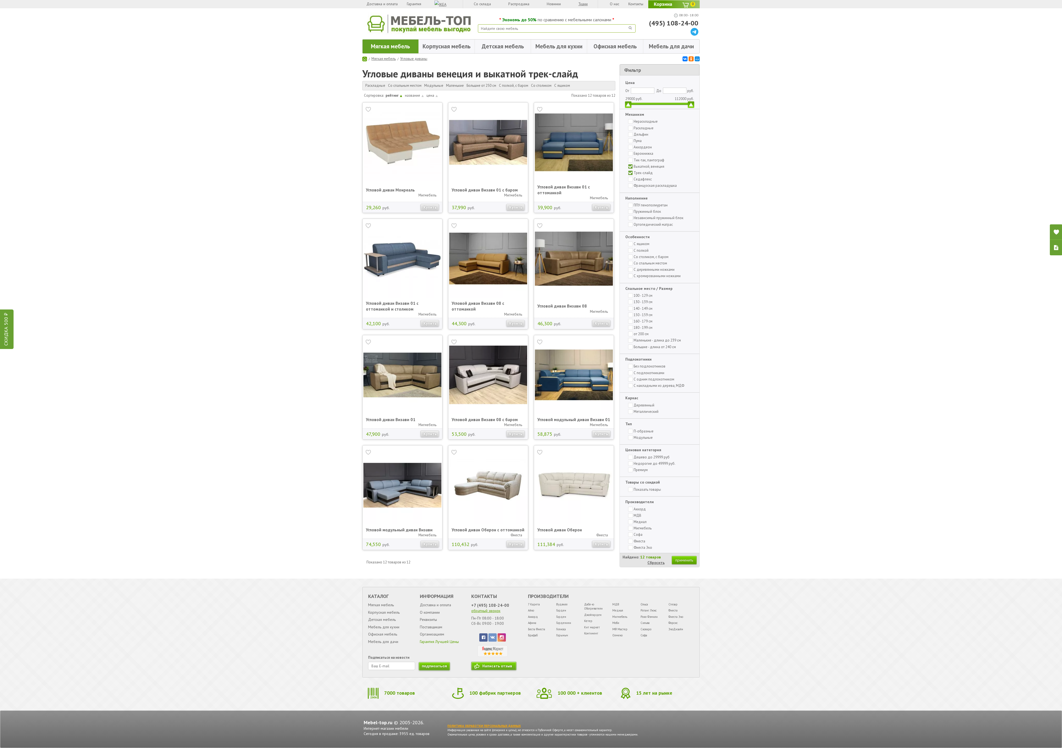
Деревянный (644, 405)
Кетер (588, 621)
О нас (614, 3)
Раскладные (375, 85)
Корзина (674, 4)
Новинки (554, 3)
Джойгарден (593, 615)
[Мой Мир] (697, 58)
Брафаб (533, 635)
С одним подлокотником (654, 379)
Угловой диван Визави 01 (390, 419)
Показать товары (647, 489)
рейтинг (392, 95)
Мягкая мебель (390, 46)
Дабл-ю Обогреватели (593, 606)
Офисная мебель (615, 46)
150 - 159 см (643, 315)
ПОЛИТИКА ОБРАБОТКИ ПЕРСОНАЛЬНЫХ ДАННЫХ (484, 726)
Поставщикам (431, 626)
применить (684, 560)
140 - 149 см (643, 308)
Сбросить (656, 562)
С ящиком (562, 85)
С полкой (641, 250)
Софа (638, 534)
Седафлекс (643, 179)
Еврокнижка (643, 153)
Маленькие (455, 85)
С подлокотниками (649, 373)
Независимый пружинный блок (658, 218)
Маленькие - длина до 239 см (657, 340)
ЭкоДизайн (675, 629)
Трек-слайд (643, 172)
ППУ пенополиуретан (651, 205)
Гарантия (414, 3)
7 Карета (534, 604)
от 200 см (641, 334)
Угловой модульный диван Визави (399, 529)
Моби (615, 623)
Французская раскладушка (655, 185)
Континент (591, 633)
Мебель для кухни (558, 46)
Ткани (583, 3)
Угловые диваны (413, 58)
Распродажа (518, 3)
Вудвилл (562, 604)
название (412, 95)
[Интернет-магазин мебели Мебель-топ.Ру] (419, 23)
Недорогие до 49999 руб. (654, 463)
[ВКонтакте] (685, 58)
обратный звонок (485, 610)
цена (430, 95)
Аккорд (640, 509)
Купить (429, 207)
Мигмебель (643, 528)
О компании (430, 612)
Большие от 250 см (481, 85)
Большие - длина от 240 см (655, 347)
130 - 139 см (643, 302)
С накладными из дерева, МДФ (659, 385)
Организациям (432, 634)
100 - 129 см (643, 295)
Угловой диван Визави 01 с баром (485, 190)
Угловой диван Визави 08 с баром (485, 419)
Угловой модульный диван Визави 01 (573, 419)
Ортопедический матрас (653, 224)
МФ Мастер (620, 629)
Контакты (635, 3)
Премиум (641, 470)
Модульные (433, 85)
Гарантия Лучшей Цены (439, 641)
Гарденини (563, 623)
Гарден (561, 610)
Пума (638, 140)
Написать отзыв (497, 665)
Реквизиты (428, 619)
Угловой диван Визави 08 (562, 306)
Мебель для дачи (671, 46)
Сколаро (646, 629)
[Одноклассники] (691, 58)
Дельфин (641, 134)
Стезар (673, 604)
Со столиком (541, 85)
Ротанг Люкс (649, 610)
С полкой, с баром (513, 85)
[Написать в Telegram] (694, 34)
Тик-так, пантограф (649, 160)
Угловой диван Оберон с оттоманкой (488, 529)
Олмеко (617, 635)
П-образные (644, 431)
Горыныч (562, 635)
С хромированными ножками (657, 276)
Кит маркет (592, 627)
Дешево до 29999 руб (652, 457)
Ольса (644, 604)
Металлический (646, 411)
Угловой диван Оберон (559, 529)
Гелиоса (561, 629)
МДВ (637, 515)
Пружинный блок (647, 211)
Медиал (640, 521)
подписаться (434, 666)
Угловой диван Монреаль (390, 190)
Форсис (673, 623)
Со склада (482, 3)
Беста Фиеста (536, 629)
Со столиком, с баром (651, 256)
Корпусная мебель (446, 46)
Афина (532, 623)
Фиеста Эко (643, 547)
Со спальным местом (404, 85)
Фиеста (639, 541)
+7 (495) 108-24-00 (490, 605)
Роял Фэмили (649, 617)
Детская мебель (503, 46)
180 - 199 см (643, 327)
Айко (531, 610)
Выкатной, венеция (649, 166)
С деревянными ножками (654, 269)
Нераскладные (646, 121)
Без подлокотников (649, 366)
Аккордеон (643, 147)
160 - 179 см (643, 321)
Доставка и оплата (382, 3)
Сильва (645, 623)
